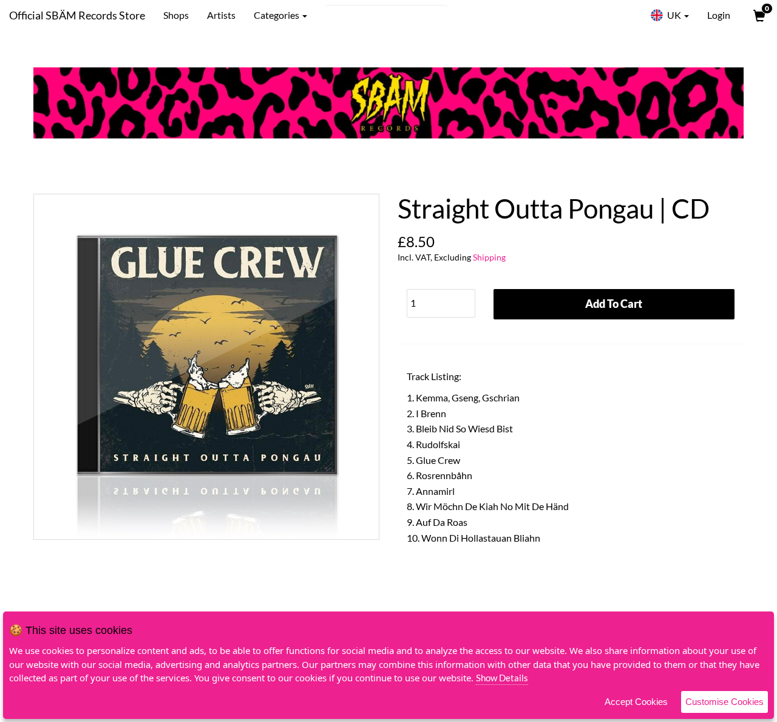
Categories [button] (277, 15)
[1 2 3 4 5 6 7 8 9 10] (441, 300)
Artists (221, 15)
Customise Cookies (724, 701)
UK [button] (674, 15)
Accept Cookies (636, 701)
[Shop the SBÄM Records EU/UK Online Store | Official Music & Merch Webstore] (388, 103)
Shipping (489, 257)
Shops (176, 15)
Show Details (502, 677)
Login (718, 15)
